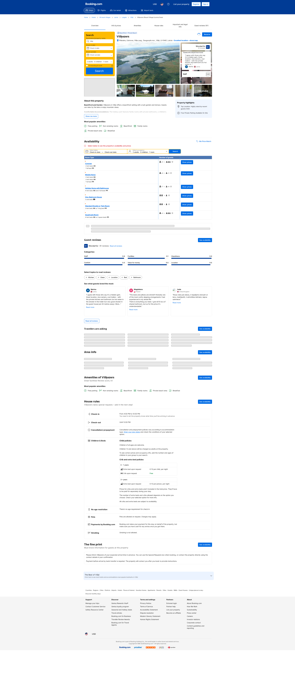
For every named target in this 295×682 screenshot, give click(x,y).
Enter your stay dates (132, 535)
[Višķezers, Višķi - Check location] (118, 40)
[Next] (209, 62)
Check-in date (90, 45)
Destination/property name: (96, 38)
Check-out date (91, 52)
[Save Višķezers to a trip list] (199, 34)
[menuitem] (89, 10)
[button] (99, 62)
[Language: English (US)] (162, 4)
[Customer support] (168, 4)
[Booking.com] (94, 4)
